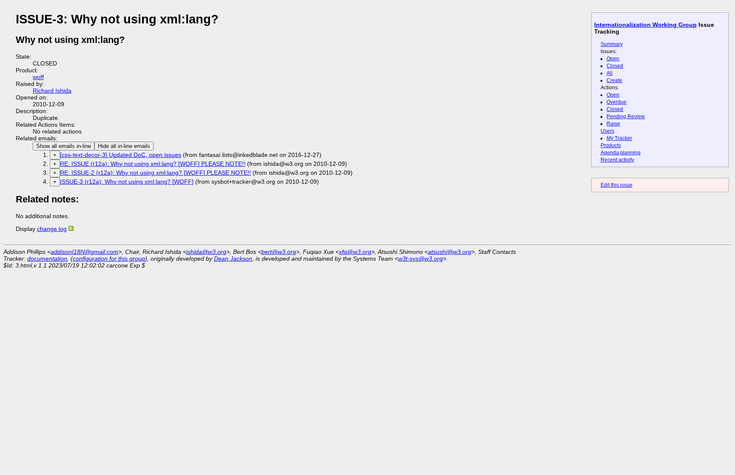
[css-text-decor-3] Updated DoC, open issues (120, 154)
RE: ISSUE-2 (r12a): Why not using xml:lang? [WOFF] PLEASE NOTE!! (155, 172)
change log (52, 228)
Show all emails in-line (63, 146)
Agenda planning (621, 153)
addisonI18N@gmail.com (84, 251)
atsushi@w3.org (449, 251)
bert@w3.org (278, 251)
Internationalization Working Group (645, 24)
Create (614, 80)
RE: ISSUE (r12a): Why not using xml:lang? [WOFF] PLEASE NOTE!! (152, 163)
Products (611, 145)
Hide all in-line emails (124, 146)
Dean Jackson (233, 258)
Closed (615, 66)
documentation (47, 258)
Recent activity (617, 160)
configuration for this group (109, 258)
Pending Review (626, 116)
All (609, 73)
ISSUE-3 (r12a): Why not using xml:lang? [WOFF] (127, 181)
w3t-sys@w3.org (420, 258)
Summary (612, 44)
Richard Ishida (52, 90)
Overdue (617, 102)
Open (613, 59)
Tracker (619, 138)
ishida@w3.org (206, 251)
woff (38, 77)
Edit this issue (616, 185)
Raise (613, 124)
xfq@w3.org (355, 251)
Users (607, 131)
